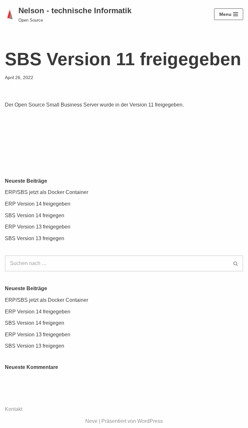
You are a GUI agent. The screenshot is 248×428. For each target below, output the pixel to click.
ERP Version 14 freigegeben (37, 204)
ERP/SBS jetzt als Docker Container (46, 192)
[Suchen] (236, 263)
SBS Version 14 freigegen (34, 215)
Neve (91, 421)
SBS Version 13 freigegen (34, 238)
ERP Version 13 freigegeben (37, 226)
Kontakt (13, 409)
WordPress (150, 421)
